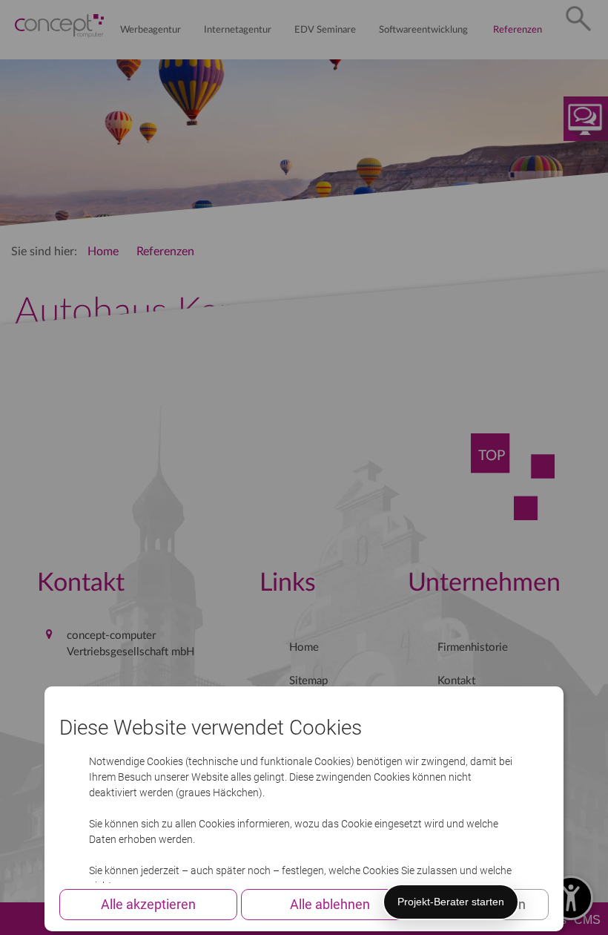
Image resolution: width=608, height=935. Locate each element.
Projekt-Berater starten (450, 902)
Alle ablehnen (330, 904)
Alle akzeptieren (148, 904)
